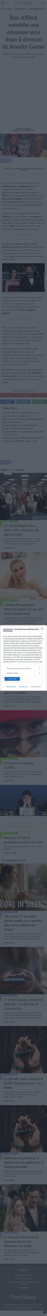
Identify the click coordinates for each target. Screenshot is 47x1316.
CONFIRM (12, 679)
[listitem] (23, 668)
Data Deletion (11, 687)
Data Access (23, 687)
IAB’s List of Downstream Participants (26, 662)
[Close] (43, 629)
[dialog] (23, 658)
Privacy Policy (36, 687)
